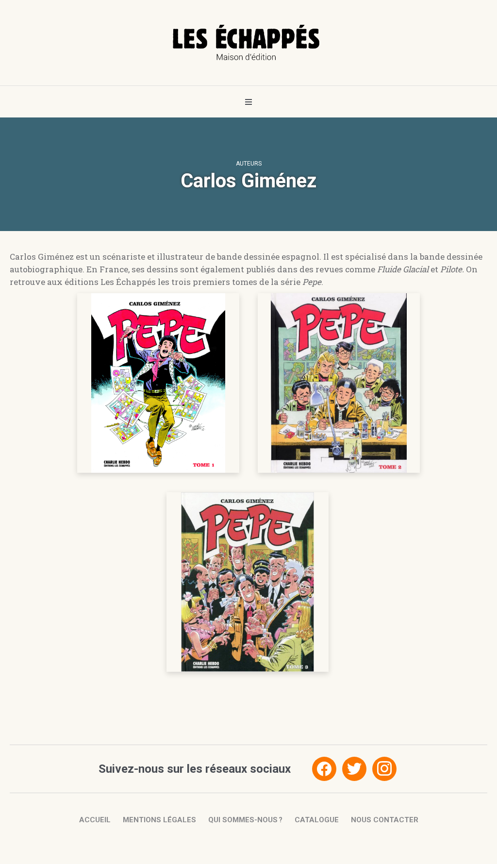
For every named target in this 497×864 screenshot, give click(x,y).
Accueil (95, 819)
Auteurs (249, 163)
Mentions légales (159, 819)
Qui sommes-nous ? (245, 819)
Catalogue (317, 819)
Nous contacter (384, 819)
